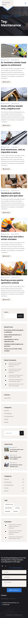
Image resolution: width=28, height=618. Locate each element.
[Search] (22, 433)
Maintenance (8, 507)
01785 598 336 (5, 604)
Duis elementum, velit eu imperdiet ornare (13, 150)
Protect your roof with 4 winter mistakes (12, 238)
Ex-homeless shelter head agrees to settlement (13, 63)
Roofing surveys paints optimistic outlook (12, 281)
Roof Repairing (7, 413)
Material (17, 507)
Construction (9, 504)
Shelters (6, 422)
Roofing (6, 419)
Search (6, 312)
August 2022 (7, 398)
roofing (15, 511)
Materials (6, 410)
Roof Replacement (8, 416)
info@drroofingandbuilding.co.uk (10, 602)
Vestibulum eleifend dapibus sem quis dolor (12, 194)
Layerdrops (11, 363)
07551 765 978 (12, 598)
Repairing (7, 511)
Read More (7, 81)
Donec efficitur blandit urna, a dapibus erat (12, 107)
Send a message (15, 590)
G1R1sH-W (16, 60)
